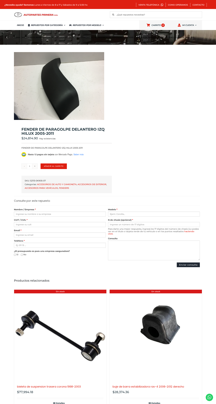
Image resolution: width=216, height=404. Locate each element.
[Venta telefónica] (209, 397)
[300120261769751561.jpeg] (59, 86)
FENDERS (64, 188)
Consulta (113, 238)
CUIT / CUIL (20, 220)
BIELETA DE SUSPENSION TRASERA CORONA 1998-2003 (49, 386)
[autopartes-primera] (36, 12)
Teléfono (19, 241)
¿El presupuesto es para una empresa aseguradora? (42, 251)
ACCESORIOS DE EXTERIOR (92, 184)
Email (17, 230)
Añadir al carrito (53, 166)
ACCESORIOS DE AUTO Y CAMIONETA (57, 184)
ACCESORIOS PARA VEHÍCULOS (41, 188)
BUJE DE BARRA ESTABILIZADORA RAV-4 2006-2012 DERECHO (148, 386)
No (24, 254)
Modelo (112, 209)
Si (17, 254)
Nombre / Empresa (25, 209)
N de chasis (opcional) (120, 220)
